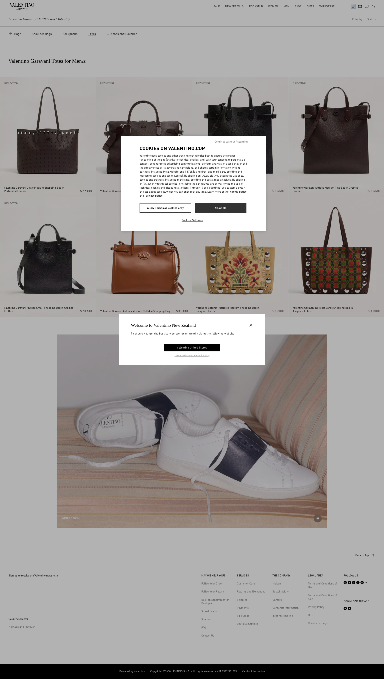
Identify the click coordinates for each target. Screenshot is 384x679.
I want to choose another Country (192, 355)
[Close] (251, 325)
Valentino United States (192, 347)
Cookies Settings (192, 220)
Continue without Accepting (231, 141)
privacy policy (154, 195)
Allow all (220, 208)
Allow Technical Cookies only (165, 208)
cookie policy (238, 191)
